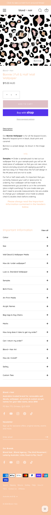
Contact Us (12, 489)
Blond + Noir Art (10, 349)
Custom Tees (8, 375)
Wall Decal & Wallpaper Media (16, 254)
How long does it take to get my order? (20, 332)
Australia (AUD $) (9, 496)
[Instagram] (17, 413)
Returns (20, 485)
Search (5, 485)
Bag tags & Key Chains (13, 315)
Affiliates (21, 489)
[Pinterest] (24, 413)
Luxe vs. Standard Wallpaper (15, 272)
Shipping (13, 485)
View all (44, 230)
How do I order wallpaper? (14, 263)
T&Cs (5, 489)
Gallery (27, 485)
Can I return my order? (12, 341)
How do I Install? (10, 358)
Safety (5, 366)
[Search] (40, 11)
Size (4, 246)
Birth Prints (7, 289)
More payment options (25, 119)
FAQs (34, 485)
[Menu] (4, 10)
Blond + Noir (8, 70)
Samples (6, 280)
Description (8, 128)
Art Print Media (9, 298)
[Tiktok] (31, 413)
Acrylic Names (9, 306)
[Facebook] (4, 413)
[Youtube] (11, 413)
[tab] (9, 128)
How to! (40, 485)
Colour (5, 237)
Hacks (5, 323)
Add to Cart (25, 104)
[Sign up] (46, 437)
